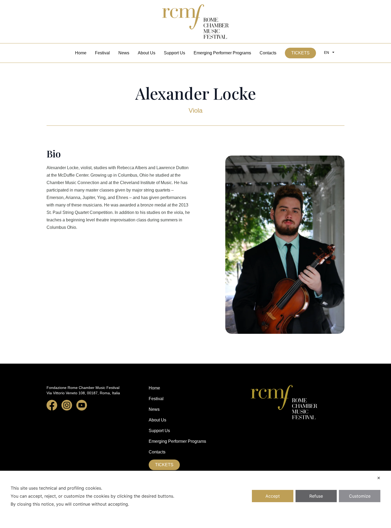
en (326, 52)
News (123, 53)
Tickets (300, 53)
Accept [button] (272, 496)
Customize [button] (360, 496)
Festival (102, 53)
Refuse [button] (316, 496)
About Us (146, 53)
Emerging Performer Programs (222, 53)
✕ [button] (378, 478)
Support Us (174, 53)
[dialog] (195, 499)
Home (80, 53)
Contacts (268, 53)
